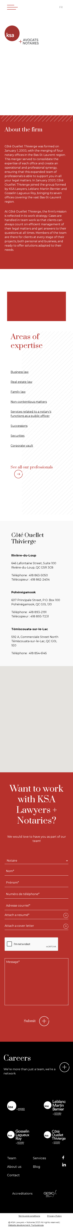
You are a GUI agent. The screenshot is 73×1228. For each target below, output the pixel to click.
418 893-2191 (38, 612)
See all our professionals (32, 467)
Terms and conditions (29, 1216)
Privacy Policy (54, 1216)
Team (11, 1158)
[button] (8, 714)
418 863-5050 (38, 575)
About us (14, 1167)
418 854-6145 (38, 653)
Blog (36, 1167)
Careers (17, 1058)
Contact (13, 1175)
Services (39, 1158)
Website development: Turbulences (26, 1225)
